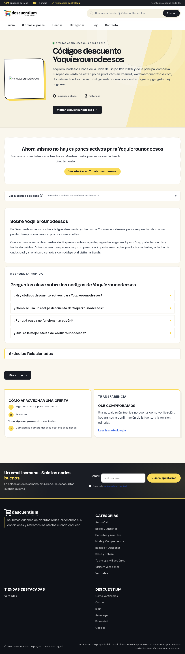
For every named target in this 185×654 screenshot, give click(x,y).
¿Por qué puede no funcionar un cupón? (43, 320)
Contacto (111, 25)
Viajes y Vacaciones (107, 567)
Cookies (100, 627)
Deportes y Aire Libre (108, 535)
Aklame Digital (55, 646)
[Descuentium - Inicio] (20, 13)
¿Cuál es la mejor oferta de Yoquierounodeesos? (50, 333)
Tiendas (57, 25)
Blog (95, 25)
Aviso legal (101, 615)
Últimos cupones (33, 25)
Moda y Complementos (109, 541)
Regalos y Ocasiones (108, 547)
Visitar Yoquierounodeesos (77, 110)
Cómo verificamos (106, 596)
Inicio (11, 25)
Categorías (77, 25)
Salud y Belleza (104, 554)
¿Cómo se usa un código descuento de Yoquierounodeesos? (59, 308)
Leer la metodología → (114, 430)
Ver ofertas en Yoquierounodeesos (92, 171)
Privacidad (101, 621)
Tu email (94, 476)
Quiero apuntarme (164, 478)
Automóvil (101, 522)
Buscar (171, 13)
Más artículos (18, 375)
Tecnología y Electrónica (110, 560)
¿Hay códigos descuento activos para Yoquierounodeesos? (58, 295)
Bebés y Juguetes (106, 528)
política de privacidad (115, 486)
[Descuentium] (21, 515)
